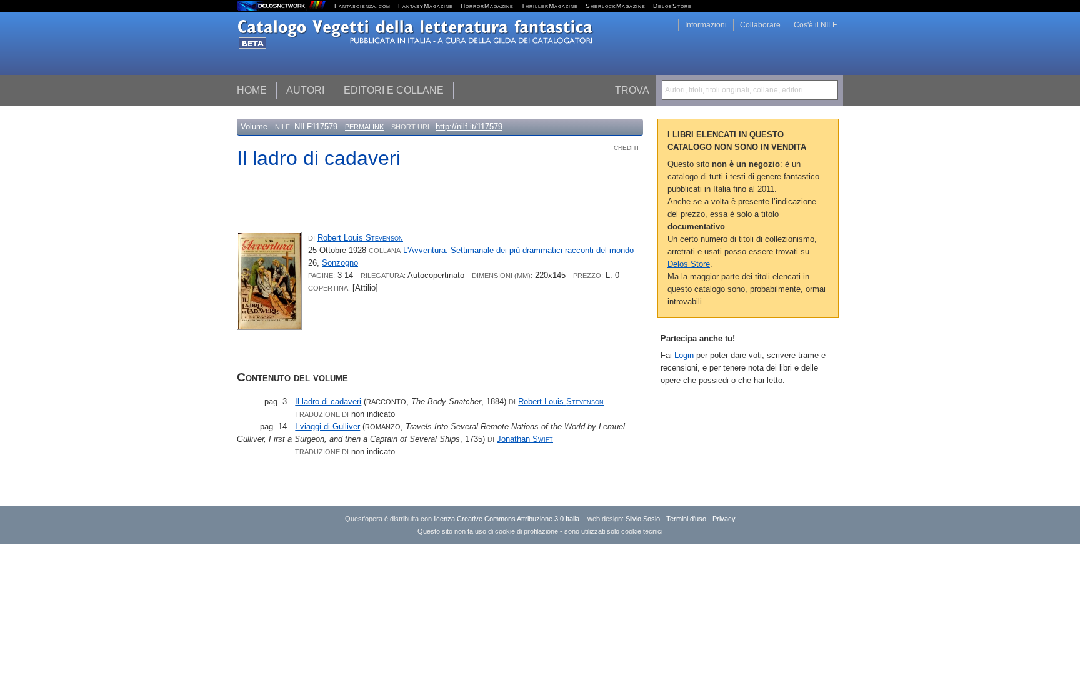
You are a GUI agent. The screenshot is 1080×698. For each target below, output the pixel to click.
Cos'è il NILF (815, 25)
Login (684, 355)
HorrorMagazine (487, 5)
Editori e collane (394, 90)
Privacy (724, 518)
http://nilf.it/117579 (469, 126)
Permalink (364, 127)
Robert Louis (360, 237)
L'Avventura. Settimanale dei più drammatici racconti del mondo (518, 250)
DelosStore (672, 5)
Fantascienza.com (362, 5)
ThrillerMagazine (549, 5)
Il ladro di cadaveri (328, 401)
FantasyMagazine (425, 5)
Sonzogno (340, 262)
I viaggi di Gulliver (327, 426)
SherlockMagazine (616, 5)
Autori (305, 90)
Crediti (626, 147)
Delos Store (689, 264)
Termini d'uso (686, 518)
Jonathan (525, 439)
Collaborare (760, 25)
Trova (632, 90)
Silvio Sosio (643, 518)
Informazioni (706, 25)
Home (252, 90)
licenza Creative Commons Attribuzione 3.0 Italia (506, 518)
